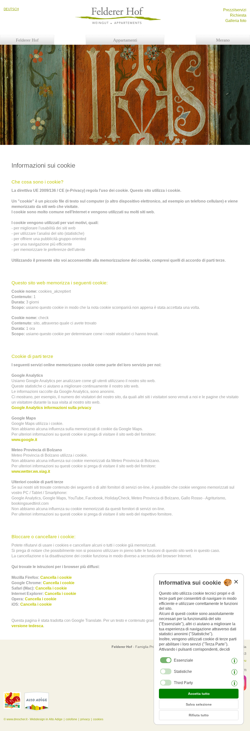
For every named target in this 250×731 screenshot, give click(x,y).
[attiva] (165, 671)
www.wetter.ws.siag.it (30, 471)
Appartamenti (125, 40)
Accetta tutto (199, 694)
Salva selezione (199, 704)
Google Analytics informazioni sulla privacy (51, 408)
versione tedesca (27, 626)
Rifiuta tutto (199, 715)
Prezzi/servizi (234, 10)
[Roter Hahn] (12, 708)
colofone (71, 719)
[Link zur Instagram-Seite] (37, 715)
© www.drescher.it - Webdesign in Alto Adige (33, 719)
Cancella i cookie (56, 577)
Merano (223, 40)
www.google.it (24, 440)
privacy (85, 719)
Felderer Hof (27, 40)
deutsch (11, 9)
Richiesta (238, 15)
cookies (98, 719)
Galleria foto (235, 21)
